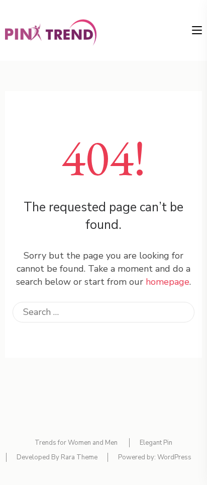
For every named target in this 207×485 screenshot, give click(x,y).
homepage (167, 282)
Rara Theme (79, 457)
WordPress (174, 457)
